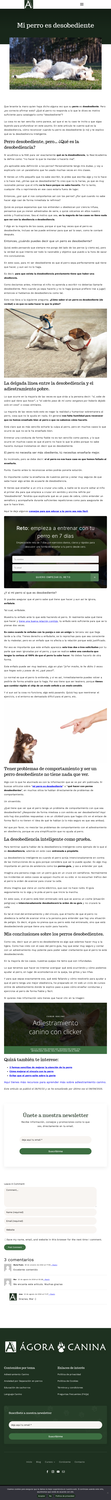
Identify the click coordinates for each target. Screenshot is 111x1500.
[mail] (63, 1471)
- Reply (54, 1265)
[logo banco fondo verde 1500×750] (55, 1341)
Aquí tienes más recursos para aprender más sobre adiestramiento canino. (55, 1082)
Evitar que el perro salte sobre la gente (32, 1075)
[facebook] (47, 1471)
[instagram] (53, 1471)
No (50, 1496)
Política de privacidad (65, 1496)
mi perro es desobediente (47, 786)
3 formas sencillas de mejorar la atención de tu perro (40, 1067)
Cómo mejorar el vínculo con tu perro (31, 1071)
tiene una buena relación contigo (38, 621)
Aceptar (41, 1496)
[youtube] (58, 1471)
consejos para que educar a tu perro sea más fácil (58, 511)
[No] (107, 1493)
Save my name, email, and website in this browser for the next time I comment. (54, 1239)
